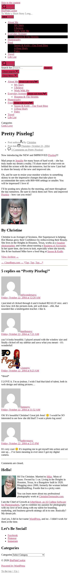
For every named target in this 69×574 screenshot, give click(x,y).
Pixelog (52, 155)
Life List (12, 57)
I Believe (18, 28)
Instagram (13, 541)
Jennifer (19, 160)
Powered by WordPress (13, 565)
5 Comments (27, 149)
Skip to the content (10, 2)
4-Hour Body (21, 48)
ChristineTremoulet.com (51, 496)
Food (10, 42)
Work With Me (21, 31)
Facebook (13, 535)
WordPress (34, 518)
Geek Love (7, 125)
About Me (13, 22)
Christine (31, 142)
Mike (49, 476)
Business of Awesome (54, 245)
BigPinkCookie (9, 10)
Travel (11, 54)
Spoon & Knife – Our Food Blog (31, 45)
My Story (19, 25)
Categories (6, 554)
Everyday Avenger (17, 33)
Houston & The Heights (26, 36)
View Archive (10, 256)
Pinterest (12, 538)
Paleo (17, 51)
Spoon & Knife (55, 251)
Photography (14, 39)
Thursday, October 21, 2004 (35, 146)
